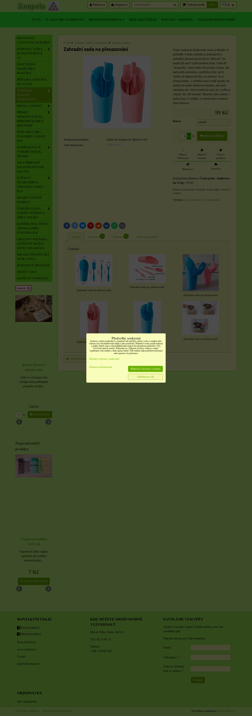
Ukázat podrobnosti (100, 366)
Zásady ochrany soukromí (104, 358)
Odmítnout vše (145, 376)
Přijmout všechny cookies (145, 368)
